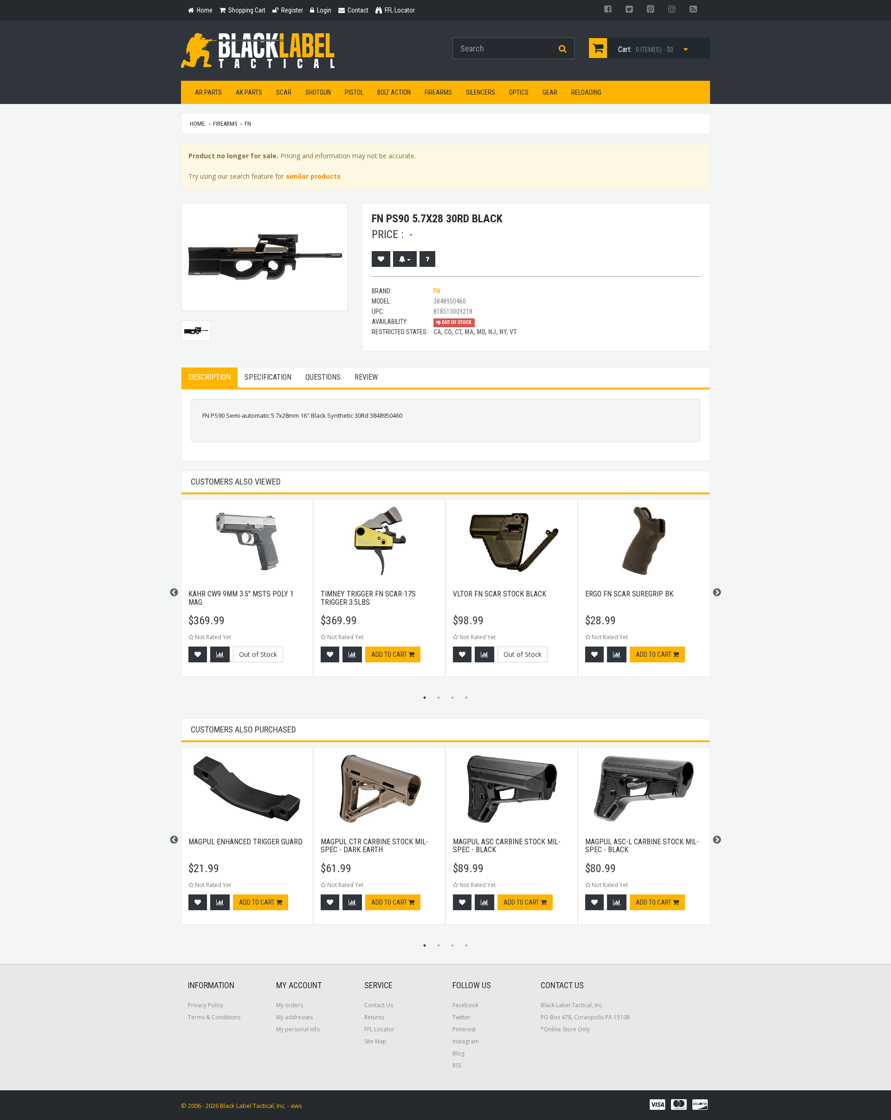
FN (248, 123)
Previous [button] (174, 592)
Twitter (461, 1017)
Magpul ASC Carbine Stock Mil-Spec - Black (507, 846)
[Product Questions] (427, 259)
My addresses (294, 1017)
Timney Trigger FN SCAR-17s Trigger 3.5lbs (368, 598)
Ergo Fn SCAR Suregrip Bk (629, 593)
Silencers (480, 92)
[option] (247, 592)
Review (366, 377)
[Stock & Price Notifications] (405, 259)
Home (197, 123)
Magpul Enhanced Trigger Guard (245, 841)
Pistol (354, 92)
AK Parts (249, 92)
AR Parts (208, 92)
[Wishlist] (381, 259)
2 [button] (438, 697)
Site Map (375, 1041)
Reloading (586, 92)
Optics (519, 92)
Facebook (465, 1005)
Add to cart (389, 654)
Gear (549, 92)
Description (209, 377)
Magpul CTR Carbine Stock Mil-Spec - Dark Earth (374, 846)
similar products (313, 176)
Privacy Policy (205, 1005)
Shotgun (318, 92)
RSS (456, 1065)
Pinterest (464, 1029)
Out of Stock (258, 654)
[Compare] (220, 654)
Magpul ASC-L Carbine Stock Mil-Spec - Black (642, 846)
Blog (458, 1053)
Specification (268, 377)
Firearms (438, 92)
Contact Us (378, 1005)
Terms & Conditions (214, 1017)
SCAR (283, 92)
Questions (323, 377)
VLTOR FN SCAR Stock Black (499, 593)
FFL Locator (379, 1029)
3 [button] (452, 697)
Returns (374, 1017)
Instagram (465, 1041)
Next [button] (717, 592)
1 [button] (424, 697)
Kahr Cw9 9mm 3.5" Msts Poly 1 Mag (241, 598)
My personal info (298, 1029)
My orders (289, 1005)
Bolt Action (394, 92)
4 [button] (466, 697)
